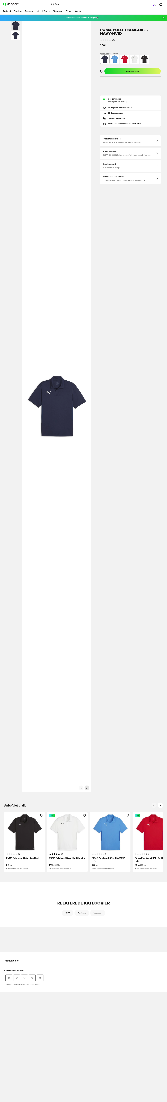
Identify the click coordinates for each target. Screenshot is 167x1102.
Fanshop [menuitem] (18, 11)
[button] (15, 35)
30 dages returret (115, 113)
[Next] (160, 805)
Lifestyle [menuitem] (46, 11)
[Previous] (154, 805)
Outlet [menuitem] (78, 11)
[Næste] (87, 788)
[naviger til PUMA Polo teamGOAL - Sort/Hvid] (144, 59)
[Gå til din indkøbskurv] (161, 4)
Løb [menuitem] (37, 11)
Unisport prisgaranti (116, 118)
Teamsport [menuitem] (58, 11)
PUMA (67, 913)
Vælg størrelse (132, 71)
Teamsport (97, 913)
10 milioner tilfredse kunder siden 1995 (124, 124)
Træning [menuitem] (29, 11)
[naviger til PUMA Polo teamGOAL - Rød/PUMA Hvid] (124, 59)
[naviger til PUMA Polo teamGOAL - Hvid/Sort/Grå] (134, 59)
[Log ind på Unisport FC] (154, 4)
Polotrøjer (82, 913)
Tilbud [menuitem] (69, 11)
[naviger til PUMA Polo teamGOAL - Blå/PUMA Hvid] (114, 59)
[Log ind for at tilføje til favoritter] (101, 71)
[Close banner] (163, 17)
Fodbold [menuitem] (7, 11)
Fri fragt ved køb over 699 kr (120, 108)
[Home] (11, 4)
